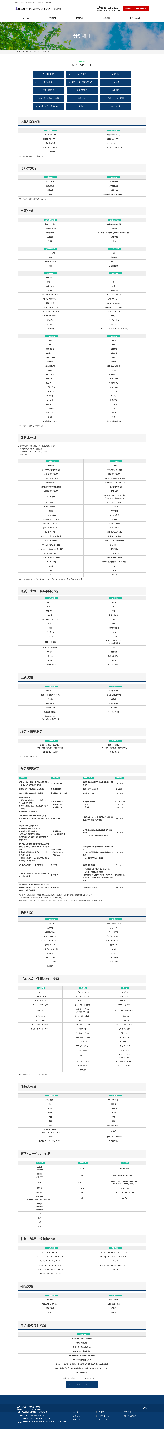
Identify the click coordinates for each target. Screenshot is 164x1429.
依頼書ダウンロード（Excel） (136, 8)
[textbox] (50, 130)
